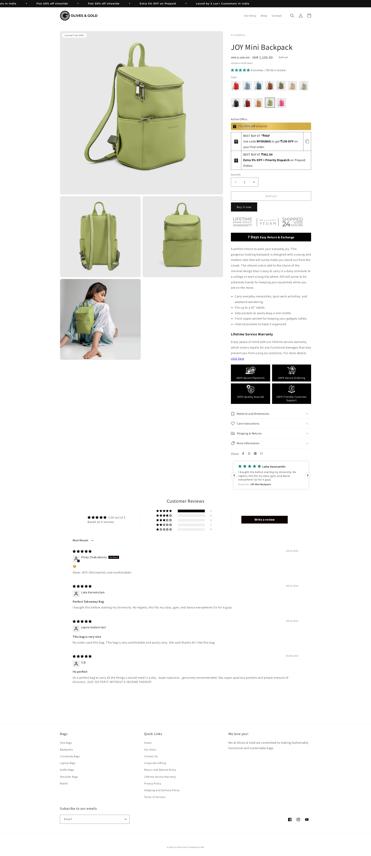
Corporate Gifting (155, 763)
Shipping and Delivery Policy (162, 790)
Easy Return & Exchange (271, 236)
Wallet (64, 783)
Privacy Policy (152, 783)
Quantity (236, 174)
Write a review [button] (264, 520)
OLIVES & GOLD (181, 847)
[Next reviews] (307, 475)
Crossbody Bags (70, 756)
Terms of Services (155, 797)
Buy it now (244, 207)
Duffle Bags (67, 769)
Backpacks (66, 749)
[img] (82, 551)
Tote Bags (66, 742)
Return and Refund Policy (160, 769)
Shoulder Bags (69, 776)
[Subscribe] (125, 819)
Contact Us (151, 756)
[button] (292, 15)
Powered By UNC (196, 847)
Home (147, 742)
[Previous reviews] (234, 475)
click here (237, 359)
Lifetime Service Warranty (160, 776)
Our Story (150, 749)
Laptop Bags (68, 763)
